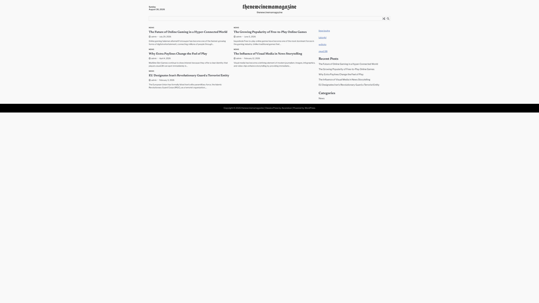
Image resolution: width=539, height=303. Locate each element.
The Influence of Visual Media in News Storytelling (268, 53)
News (151, 28)
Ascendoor (287, 108)
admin (154, 36)
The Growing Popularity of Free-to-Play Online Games (270, 32)
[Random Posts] (384, 18)
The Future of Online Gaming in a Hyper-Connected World (188, 32)
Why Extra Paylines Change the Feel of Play (178, 53)
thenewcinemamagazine (269, 6)
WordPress (310, 108)
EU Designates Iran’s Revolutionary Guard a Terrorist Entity (189, 75)
